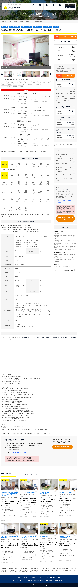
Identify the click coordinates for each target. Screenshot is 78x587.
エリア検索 (33, 8)
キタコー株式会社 (67, 515)
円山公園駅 (25, 242)
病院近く (15, 86)
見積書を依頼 (68, 75)
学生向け (23, 84)
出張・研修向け (37, 84)
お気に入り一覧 (70, 5)
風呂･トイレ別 (47, 82)
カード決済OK (17, 84)
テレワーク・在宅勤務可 (7, 86)
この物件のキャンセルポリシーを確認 (64, 270)
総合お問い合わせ (70, 7)
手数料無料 (34, 82)
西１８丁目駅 (25, 246)
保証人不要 (40, 82)
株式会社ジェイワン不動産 (62, 189)
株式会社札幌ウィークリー (49, 516)
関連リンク (16, 580)
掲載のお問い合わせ (60, 580)
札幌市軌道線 (18, 244)
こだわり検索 (53, 8)
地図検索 (47, 8)
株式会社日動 (8, 520)
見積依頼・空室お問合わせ (68, 37)
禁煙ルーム (10, 84)
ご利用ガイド (60, 8)
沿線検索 (40, 8)
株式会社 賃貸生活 (9, 562)
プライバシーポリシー (39, 580)
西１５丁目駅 (25, 244)
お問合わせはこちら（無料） (65, 218)
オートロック (27, 82)
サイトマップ (23, 580)
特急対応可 (21, 86)
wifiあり (21, 82)
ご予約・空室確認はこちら (63, 447)
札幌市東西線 (18, 240)
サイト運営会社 (49, 580)
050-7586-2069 (64, 201)
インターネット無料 (14, 82)
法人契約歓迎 (29, 84)
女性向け (3, 82)
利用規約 (30, 580)
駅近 (8, 82)
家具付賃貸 (4, 84)
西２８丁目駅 (25, 240)
